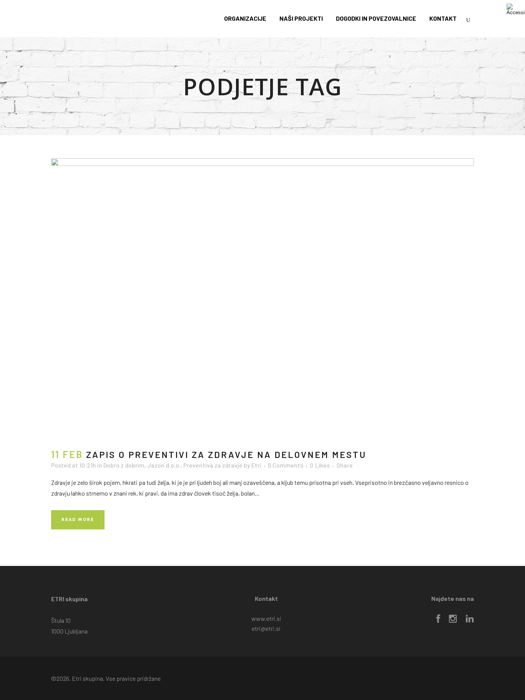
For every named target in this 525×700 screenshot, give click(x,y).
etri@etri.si (266, 628)
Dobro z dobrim (124, 465)
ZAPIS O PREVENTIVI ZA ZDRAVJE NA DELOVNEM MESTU (226, 454)
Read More (77, 519)
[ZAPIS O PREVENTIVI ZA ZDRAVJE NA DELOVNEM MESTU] (262, 299)
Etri (256, 465)
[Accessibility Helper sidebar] (516, 9)
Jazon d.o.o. (164, 465)
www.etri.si (266, 618)
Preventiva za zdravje (213, 465)
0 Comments (285, 465)
